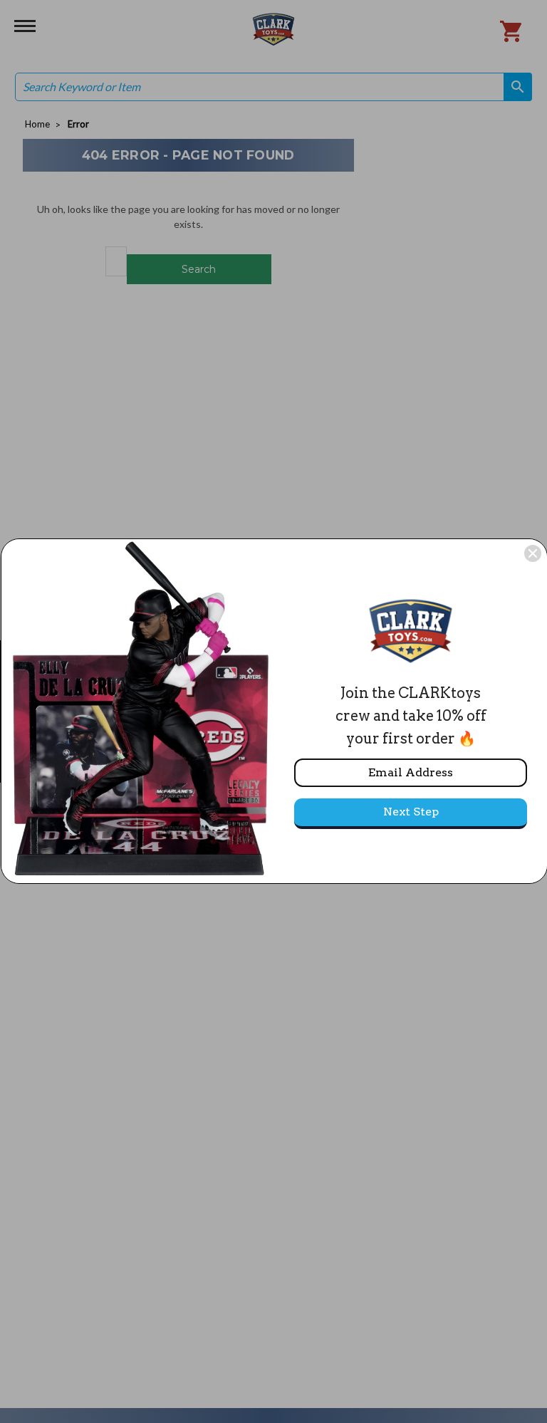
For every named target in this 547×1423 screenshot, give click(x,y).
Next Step (411, 811)
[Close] (532, 553)
